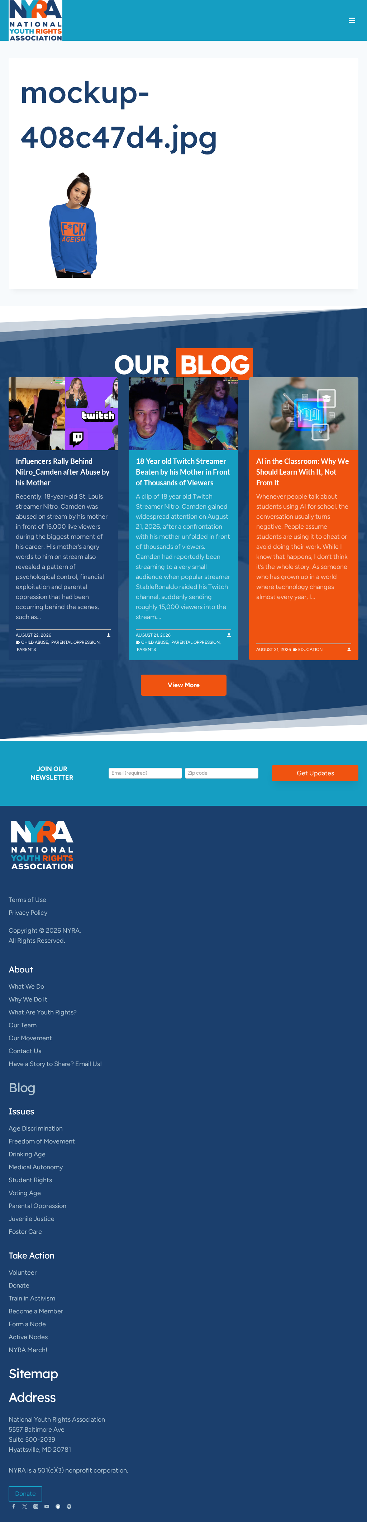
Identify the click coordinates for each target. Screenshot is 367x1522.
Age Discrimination (36, 1128)
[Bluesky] (58, 1506)
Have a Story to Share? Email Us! (55, 1064)
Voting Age (25, 1193)
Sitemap (33, 1373)
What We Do (26, 986)
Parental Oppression (75, 642)
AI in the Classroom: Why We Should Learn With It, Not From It (302, 472)
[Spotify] (69, 1506)
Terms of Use (27, 900)
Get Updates (315, 773)
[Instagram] (35, 1506)
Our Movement (30, 1038)
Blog (22, 1087)
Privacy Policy (28, 913)
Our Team (23, 1025)
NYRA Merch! (28, 1350)
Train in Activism (32, 1298)
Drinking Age (27, 1154)
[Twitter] (24, 1506)
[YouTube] (47, 1506)
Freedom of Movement (42, 1141)
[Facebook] (13, 1506)
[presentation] (63, 413)
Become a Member (36, 1311)
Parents (26, 649)
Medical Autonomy (36, 1167)
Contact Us (25, 1051)
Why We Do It (28, 999)
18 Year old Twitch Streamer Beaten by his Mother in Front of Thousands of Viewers (183, 472)
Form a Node (27, 1324)
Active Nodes (28, 1337)
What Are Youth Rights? (43, 1012)
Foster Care (25, 1232)
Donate (19, 1285)
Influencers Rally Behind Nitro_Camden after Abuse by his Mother (63, 472)
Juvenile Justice (31, 1219)
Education (310, 649)
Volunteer (23, 1272)
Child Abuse (34, 642)
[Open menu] (351, 20)
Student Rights (30, 1180)
